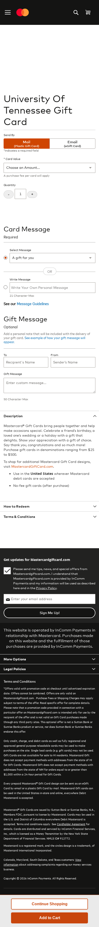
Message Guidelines (33, 303)
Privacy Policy (46, 588)
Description (13, 416)
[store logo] (22, 12)
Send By (9, 135)
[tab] (49, 416)
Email (72, 144)
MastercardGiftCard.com (32, 466)
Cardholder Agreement (71, 824)
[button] (8, 12)
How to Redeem (17, 506)
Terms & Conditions (19, 517)
